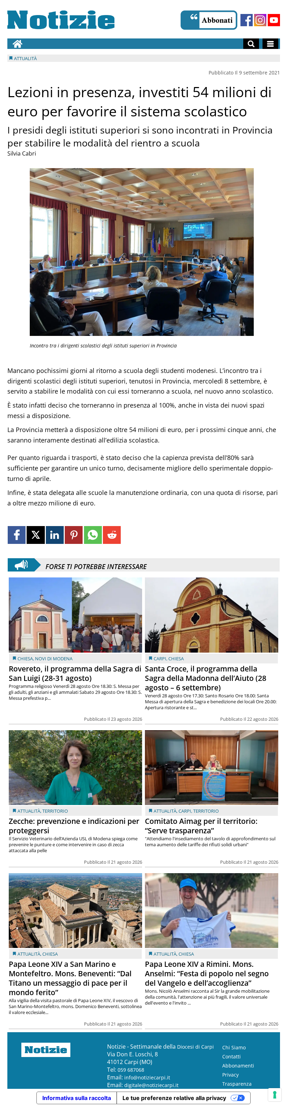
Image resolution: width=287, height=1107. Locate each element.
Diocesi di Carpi (195, 1046)
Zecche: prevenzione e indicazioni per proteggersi (74, 825)
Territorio (55, 811)
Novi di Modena (53, 658)
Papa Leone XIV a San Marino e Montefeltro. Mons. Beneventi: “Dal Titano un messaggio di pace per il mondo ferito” (70, 978)
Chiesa (25, 658)
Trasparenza (237, 1083)
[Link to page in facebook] (17, 535)
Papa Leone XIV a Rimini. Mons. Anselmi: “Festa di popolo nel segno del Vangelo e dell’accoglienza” (207, 973)
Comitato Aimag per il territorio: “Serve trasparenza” (201, 825)
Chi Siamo (234, 1047)
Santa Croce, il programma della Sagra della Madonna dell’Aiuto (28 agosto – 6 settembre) (205, 678)
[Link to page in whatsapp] (93, 535)
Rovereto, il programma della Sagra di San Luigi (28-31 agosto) (75, 673)
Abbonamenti (238, 1065)
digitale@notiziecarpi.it (151, 1085)
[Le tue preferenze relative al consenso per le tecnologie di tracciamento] (274, 1094)
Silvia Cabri (21, 153)
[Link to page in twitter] (35, 535)
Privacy (230, 1074)
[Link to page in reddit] (112, 535)
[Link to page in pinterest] (74, 535)
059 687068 (131, 1069)
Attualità (29, 811)
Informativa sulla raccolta (76, 1097)
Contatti (231, 1056)
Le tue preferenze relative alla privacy (174, 1097)
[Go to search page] (251, 43)
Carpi (160, 658)
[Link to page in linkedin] (55, 535)
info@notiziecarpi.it (147, 1077)
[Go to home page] (17, 43)
